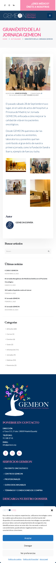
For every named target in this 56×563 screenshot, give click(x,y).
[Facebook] (5, 5)
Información (11, 350)
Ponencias (10, 365)
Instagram (12, 453)
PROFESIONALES (12, 479)
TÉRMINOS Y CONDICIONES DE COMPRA (24, 490)
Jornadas (10, 355)
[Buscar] (48, 251)
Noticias (10, 360)
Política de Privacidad (30, 559)
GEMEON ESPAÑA (24, 222)
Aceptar (28, 538)
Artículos (10, 329)
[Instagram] (9, 5)
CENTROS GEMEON (14, 474)
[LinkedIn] (14, 5)
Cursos (9, 334)
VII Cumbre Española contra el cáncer (18, 290)
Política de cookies (15, 559)
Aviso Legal (44, 559)
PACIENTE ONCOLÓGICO (16, 468)
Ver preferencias (28, 553)
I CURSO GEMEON (11, 270)
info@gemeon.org (9, 445)
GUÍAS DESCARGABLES (15, 485)
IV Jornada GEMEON (12, 298)
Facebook (5, 453)
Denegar (28, 545)
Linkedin (19, 453)
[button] (52, 510)
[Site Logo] (20, 15)
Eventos (10, 339)
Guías (9, 344)
